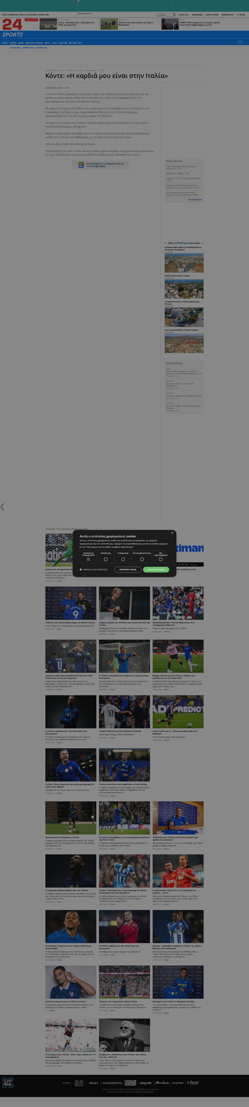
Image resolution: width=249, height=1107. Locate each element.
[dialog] (124, 553)
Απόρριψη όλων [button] (127, 569)
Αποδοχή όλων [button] (156, 569)
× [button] (172, 533)
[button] (94, 569)
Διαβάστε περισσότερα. (122, 547)
